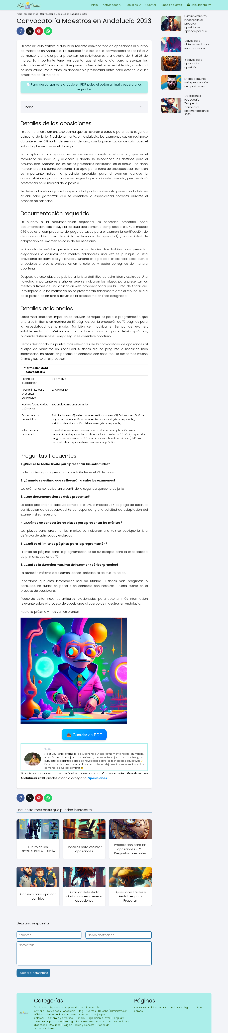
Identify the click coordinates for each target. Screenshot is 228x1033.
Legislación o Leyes (98, 1018)
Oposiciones (54, 1021)
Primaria (101, 1021)
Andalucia (69, 1011)
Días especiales (55, 1014)
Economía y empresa (60, 1018)
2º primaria (40, 1007)
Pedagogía (72, 1021)
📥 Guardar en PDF (84, 734)
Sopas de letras (172, 5)
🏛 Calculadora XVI (199, 5)
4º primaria (71, 1007)
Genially (80, 1018)
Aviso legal (183, 1007)
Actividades (110, 5)
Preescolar (87, 1021)
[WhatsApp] (48, 31)
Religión (67, 1025)
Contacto (140, 1007)
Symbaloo (49, 1028)
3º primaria (56, 1007)
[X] (30, 31)
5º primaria (87, 1007)
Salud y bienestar (85, 1025)
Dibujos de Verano (78, 1014)
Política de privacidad (161, 1007)
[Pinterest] (39, 31)
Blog (80, 1011)
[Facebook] (21, 31)
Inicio (94, 5)
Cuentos (151, 5)
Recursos (132, 5)
